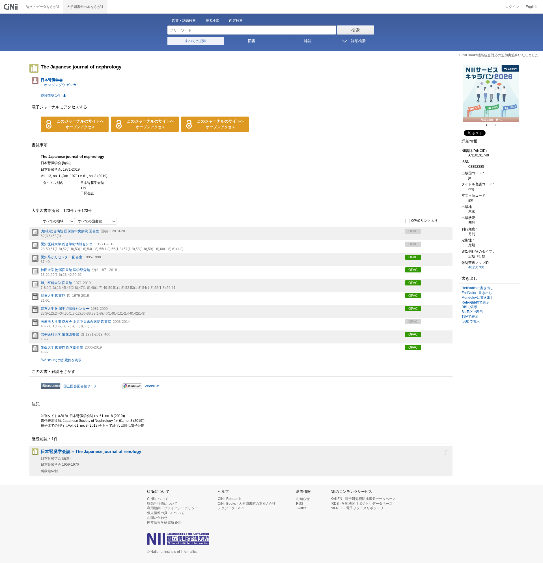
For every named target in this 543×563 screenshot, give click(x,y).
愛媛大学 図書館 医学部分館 (62, 347)
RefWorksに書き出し (478, 288)
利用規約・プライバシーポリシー (172, 508)
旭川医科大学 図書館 (56, 283)
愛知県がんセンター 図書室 (61, 257)
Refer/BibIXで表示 (475, 302)
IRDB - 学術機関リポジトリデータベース (362, 504)
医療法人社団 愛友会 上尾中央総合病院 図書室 (76, 322)
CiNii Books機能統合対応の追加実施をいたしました (498, 55)
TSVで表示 (470, 317)
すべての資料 (196, 41)
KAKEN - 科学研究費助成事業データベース (363, 499)
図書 (251, 41)
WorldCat (152, 386)
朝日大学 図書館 (53, 296)
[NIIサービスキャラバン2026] (491, 93)
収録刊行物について (162, 504)
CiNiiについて (157, 499)
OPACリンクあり (424, 221)
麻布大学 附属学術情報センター (65, 309)
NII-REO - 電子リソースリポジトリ (357, 508)
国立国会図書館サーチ (80, 386)
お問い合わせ (157, 518)
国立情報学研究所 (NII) (164, 523)
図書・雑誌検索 (184, 21)
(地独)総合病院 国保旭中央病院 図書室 (70, 231)
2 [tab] (497, 125)
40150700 (476, 267)
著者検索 (212, 21)
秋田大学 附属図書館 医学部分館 (65, 270)
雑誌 (307, 41)
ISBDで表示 (471, 321)
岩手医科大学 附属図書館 (60, 334)
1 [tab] (489, 125)
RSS (299, 504)
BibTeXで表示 (472, 312)
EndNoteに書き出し (477, 293)
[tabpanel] (491, 93)
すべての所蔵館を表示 (64, 360)
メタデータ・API (231, 508)
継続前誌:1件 (51, 96)
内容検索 (236, 21)
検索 (355, 29)
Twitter (301, 508)
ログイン (512, 7)
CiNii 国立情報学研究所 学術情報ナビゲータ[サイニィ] (11, 7)
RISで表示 (469, 307)
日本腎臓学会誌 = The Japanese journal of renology (91, 451)
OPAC (413, 257)
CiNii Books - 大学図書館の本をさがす (247, 504)
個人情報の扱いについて (165, 513)
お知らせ (303, 499)
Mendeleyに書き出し (478, 298)
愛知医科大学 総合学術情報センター (68, 244)
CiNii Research (229, 499)
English (531, 7)
